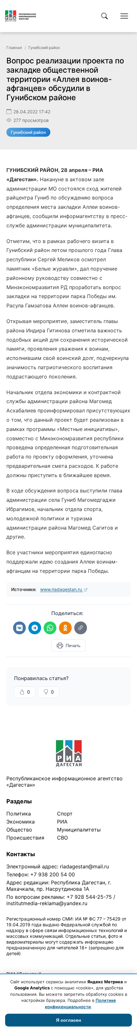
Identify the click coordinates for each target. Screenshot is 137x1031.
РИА (62, 821)
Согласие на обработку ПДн (98, 961)
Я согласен (68, 1020)
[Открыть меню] (124, 16)
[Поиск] (104, 16)
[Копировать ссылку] (80, 627)
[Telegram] (34, 627)
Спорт (65, 813)
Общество (19, 829)
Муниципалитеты (79, 829)
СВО (62, 837)
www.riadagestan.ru (61, 589)
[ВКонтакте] (19, 627)
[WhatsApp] (50, 627)
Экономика (20, 821)
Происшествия (25, 837)
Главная (14, 47)
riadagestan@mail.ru (84, 866)
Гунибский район (44, 47)
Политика (18, 813)
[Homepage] (20, 16)
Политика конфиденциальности (35, 961)
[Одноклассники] (65, 627)
